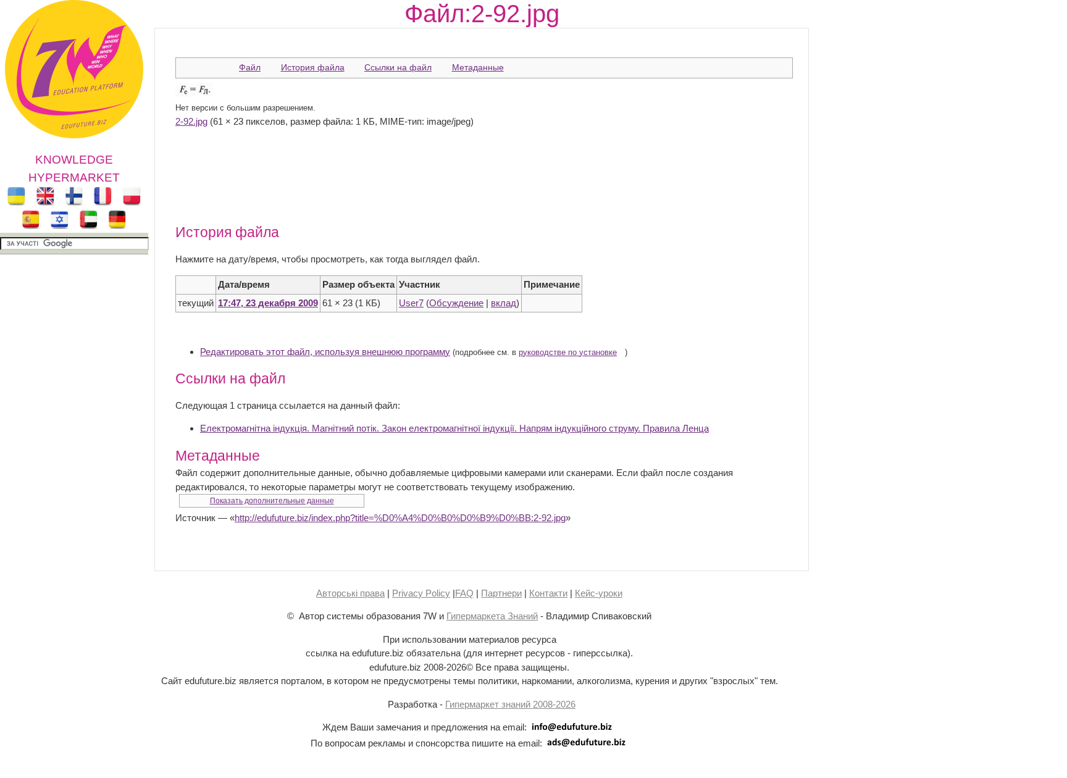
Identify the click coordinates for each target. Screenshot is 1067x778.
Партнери (501, 593)
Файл (250, 67)
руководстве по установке (568, 352)
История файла (313, 67)
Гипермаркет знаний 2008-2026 (510, 704)
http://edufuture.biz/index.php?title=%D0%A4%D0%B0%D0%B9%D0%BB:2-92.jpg (400, 517)
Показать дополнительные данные (272, 500)
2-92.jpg (191, 121)
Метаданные (478, 67)
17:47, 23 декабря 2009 (268, 303)
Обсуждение (456, 303)
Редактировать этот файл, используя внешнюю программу (325, 351)
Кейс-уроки (598, 593)
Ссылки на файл (398, 67)
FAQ (464, 593)
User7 (411, 303)
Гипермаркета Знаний (492, 616)
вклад (503, 303)
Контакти (548, 593)
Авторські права (350, 593)
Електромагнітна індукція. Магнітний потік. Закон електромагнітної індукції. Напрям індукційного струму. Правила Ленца (454, 428)
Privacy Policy (421, 593)
